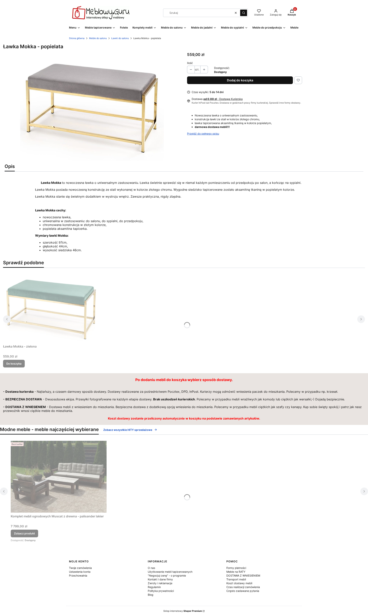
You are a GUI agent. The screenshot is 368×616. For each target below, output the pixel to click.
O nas (151, 567)
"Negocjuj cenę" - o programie (167, 575)
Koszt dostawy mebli (239, 583)
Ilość (190, 63)
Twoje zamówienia (80, 567)
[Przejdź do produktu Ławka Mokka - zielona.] (51, 307)
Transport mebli (236, 579)
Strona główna (77, 38)
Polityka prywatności (161, 590)
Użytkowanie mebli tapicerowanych (170, 571)
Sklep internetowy (182, 610)
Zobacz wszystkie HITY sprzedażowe (127, 429)
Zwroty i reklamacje (160, 583)
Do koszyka (13, 363)
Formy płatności (236, 567)
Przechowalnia (78, 575)
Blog (150, 594)
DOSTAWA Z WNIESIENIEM (243, 575)
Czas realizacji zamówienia (243, 587)
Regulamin (154, 587)
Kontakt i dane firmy (160, 579)
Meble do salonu (98, 38)
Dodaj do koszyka (240, 80)
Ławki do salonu (120, 38)
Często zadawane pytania (242, 590)
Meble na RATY (235, 571)
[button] (243, 13)
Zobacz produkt (24, 533)
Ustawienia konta (79, 571)
